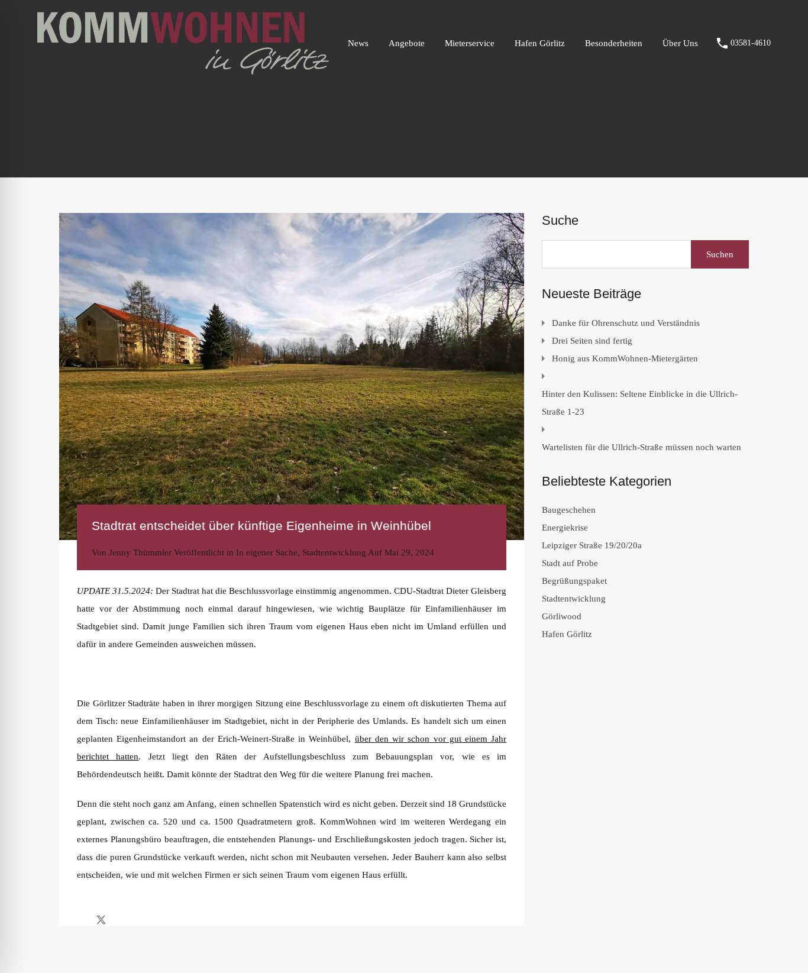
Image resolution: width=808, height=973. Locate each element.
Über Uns (680, 43)
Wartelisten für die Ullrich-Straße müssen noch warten (641, 447)
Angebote (407, 43)
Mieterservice (470, 43)
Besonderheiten (613, 43)
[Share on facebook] (80, 919)
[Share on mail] (122, 919)
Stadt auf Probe (570, 563)
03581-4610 (751, 42)
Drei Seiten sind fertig (592, 340)
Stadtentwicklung (334, 552)
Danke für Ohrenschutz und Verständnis (626, 323)
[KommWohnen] (183, 69)
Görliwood (561, 616)
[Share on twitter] (101, 919)
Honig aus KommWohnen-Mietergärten (625, 358)
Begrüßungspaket (574, 581)
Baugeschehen (569, 510)
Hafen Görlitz (540, 43)
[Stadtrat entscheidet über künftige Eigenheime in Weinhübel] (291, 376)
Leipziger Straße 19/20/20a (592, 545)
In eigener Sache (267, 552)
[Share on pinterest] (142, 919)
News (358, 43)
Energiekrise (565, 527)
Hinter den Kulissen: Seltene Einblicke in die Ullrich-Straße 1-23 (640, 402)
